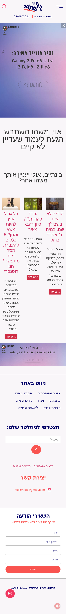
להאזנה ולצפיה (28, 408)
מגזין (41, 400)
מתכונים (55, 400)
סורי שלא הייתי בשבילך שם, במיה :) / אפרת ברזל (55, 226)
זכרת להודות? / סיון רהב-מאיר (33, 221)
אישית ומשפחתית (49, 393)
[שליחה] (33, 450)
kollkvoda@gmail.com (30, 490)
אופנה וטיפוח (23, 393)
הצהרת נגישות (22, 466)
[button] (59, 7)
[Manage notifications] (57, 606)
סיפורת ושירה (51, 408)
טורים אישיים (24, 400)
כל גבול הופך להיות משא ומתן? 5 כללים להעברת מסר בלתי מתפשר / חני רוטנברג (11, 242)
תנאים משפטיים (43, 466)
